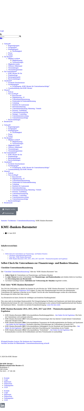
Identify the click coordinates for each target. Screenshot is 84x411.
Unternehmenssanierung (20, 112)
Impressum (7, 382)
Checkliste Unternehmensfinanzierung (20, 255)
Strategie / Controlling (19, 114)
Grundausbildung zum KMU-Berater (20, 88)
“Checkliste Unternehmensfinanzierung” (17, 271)
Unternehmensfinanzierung (21, 99)
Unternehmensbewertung (20, 116)
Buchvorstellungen (14, 79)
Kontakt (6, 378)
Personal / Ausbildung (19, 110)
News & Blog (12, 94)
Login (2, 31)
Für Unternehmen (10, 71)
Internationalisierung (19, 107)
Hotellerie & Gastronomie (20, 105)
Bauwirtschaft (16, 95)
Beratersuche (8, 121)
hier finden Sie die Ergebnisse (65, 315)
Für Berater (7, 57)
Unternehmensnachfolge (20, 118)
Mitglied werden (13, 58)
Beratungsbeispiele (14, 77)
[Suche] (1, 34)
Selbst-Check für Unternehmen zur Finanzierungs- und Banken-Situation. (26, 254)
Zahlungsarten (8, 385)
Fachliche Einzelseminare (16, 82)
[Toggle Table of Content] (2, 250)
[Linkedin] (2, 405)
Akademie (7, 81)
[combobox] (9, 36)
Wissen (6, 90)
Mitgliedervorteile (14, 64)
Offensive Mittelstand (15, 66)
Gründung (15, 103)
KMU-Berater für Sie (15, 73)
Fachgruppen (12, 47)
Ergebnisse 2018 (24, 290)
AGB (6, 387)
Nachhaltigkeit (17, 51)
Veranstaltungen (13, 68)
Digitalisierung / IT (18, 97)
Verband (7, 44)
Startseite (4, 220)
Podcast (10, 92)
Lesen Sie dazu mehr (53, 305)
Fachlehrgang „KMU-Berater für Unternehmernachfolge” (31, 86)
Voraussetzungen (17, 62)
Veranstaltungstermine (15, 70)
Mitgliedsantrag (17, 60)
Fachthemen (12, 220)
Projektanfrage (13, 75)
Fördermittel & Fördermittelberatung (24, 101)
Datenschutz (8, 383)
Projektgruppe (12, 49)
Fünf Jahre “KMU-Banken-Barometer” (20, 257)
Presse (10, 53)
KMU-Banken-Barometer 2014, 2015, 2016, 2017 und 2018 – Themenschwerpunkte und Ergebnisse (38, 259)
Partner (10, 55)
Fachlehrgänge (13, 84)
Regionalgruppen (13, 45)
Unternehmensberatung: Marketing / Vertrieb (26, 108)
